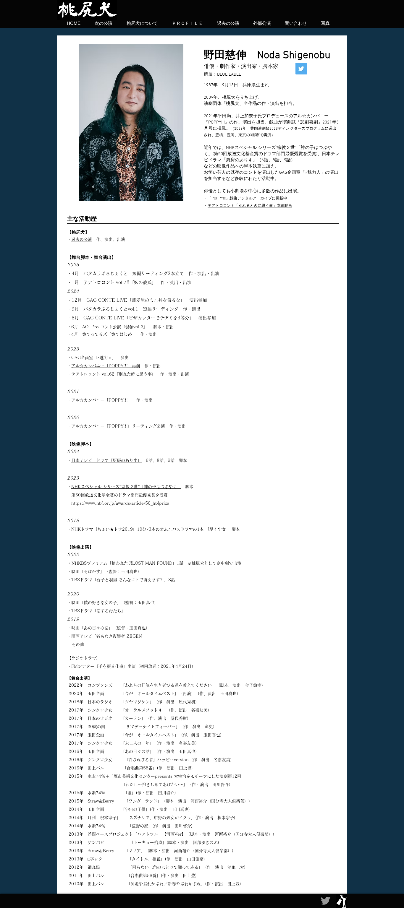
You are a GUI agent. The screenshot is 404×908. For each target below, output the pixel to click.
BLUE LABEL (229, 74)
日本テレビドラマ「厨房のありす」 (106, 460)
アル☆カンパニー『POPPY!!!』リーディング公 (116, 426)
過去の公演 (81, 239)
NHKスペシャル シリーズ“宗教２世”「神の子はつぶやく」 (126, 487)
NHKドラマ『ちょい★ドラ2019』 (104, 529)
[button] (322, 23)
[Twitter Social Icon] (301, 68)
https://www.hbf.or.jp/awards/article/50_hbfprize (120, 503)
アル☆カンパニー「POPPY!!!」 (101, 400)
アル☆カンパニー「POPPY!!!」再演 (105, 366)
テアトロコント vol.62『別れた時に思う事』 (113, 374)
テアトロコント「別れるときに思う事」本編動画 (250, 206)
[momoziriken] (325, 900)
